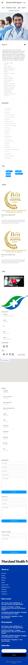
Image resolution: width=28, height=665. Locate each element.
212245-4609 (5, 321)
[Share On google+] (13, 354)
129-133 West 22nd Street (8, 315)
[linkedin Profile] (7, 346)
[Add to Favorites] (25, 44)
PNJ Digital (14, 663)
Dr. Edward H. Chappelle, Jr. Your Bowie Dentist (12, 616)
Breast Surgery (8, 176)
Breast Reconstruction (19, 174)
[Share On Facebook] (4, 354)
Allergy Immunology (9, 171)
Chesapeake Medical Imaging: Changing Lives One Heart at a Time (13, 612)
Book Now (14, 492)
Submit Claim (14, 552)
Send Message (14, 520)
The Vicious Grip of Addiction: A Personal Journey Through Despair (12, 603)
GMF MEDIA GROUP (11, 661)
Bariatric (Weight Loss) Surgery (8, 174)
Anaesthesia (18, 171)
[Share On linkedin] (10, 354)
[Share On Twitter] (7, 354)
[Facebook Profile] (4, 346)
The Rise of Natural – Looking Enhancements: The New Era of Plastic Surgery (13, 608)
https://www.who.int (7, 339)
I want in (14, 655)
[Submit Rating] (3, 392)
